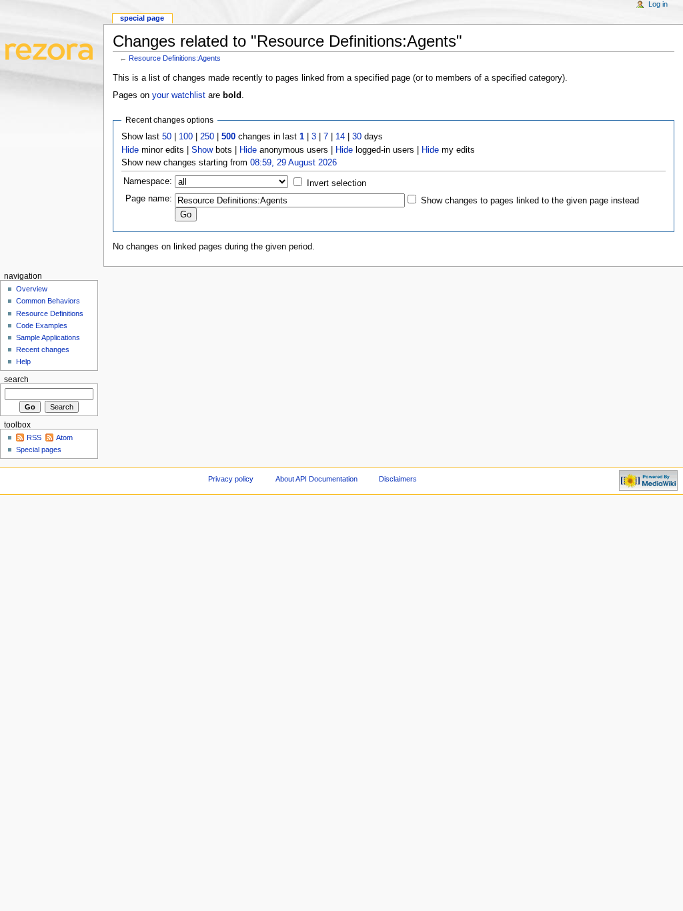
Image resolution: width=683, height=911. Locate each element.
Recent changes (42, 349)
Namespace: (147, 181)
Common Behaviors (48, 301)
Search (16, 379)
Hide (130, 150)
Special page (142, 18)
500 (228, 136)
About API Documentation (316, 479)
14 (340, 136)
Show (202, 150)
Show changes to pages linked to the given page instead (530, 200)
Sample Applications (48, 337)
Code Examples (41, 325)
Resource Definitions (49, 313)
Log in (658, 4)
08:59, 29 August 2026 (293, 162)
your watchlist (178, 95)
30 (357, 136)
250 (207, 136)
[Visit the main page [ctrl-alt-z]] (51, 51)
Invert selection (336, 183)
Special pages (38, 449)
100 (186, 136)
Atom (64, 437)
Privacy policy (230, 479)
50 (166, 136)
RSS (34, 437)
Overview (31, 289)
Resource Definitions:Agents (175, 58)
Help (23, 361)
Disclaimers (398, 479)
